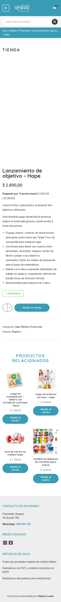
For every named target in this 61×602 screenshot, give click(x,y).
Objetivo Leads (46, 596)
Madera (25, 327)
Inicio (5, 30)
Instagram (5, 542)
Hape (17, 327)
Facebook (10, 542)
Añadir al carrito (32, 307)
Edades (13, 30)
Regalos (16, 331)
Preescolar (24, 30)
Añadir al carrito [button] (15, 419)
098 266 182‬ (23, 524)
